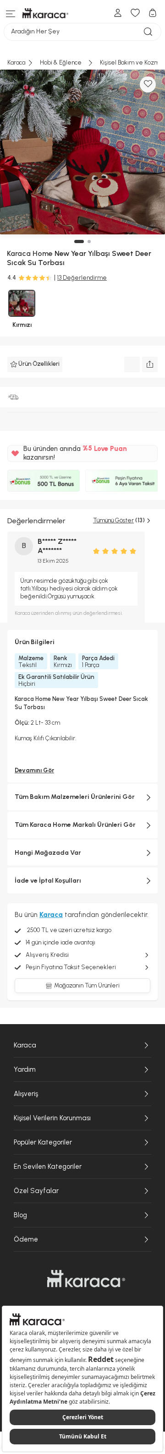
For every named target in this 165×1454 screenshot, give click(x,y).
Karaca (25, 1045)
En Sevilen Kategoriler (48, 1166)
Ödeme (26, 1239)
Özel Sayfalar (36, 1191)
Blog (20, 1215)
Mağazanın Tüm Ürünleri (87, 985)
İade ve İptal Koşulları (48, 880)
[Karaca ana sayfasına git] (86, 1278)
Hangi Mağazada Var (48, 853)
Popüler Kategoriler (43, 1142)
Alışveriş (26, 1094)
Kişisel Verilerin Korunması (52, 1118)
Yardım (25, 1069)
